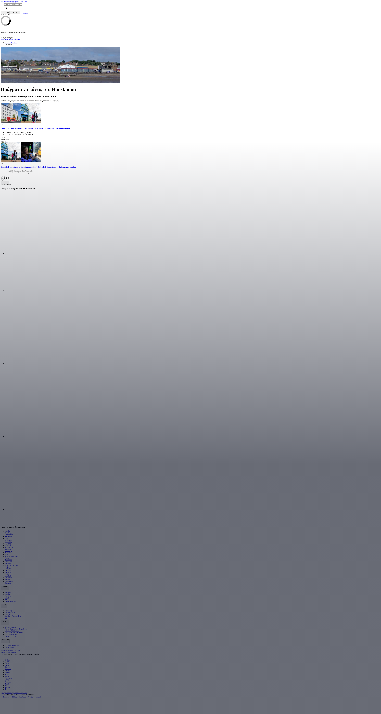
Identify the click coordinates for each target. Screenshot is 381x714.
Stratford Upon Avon (11, 556)
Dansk (7, 665)
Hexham (7, 579)
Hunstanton (8, 577)
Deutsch (7, 667)
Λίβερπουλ (8, 536)
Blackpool (8, 552)
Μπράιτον (8, 545)
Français (7, 672)
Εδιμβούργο (9, 533)
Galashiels (8, 576)
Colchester (8, 570)
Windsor (7, 558)
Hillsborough (9, 581)
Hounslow (8, 583)
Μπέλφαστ (8, 540)
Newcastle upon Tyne (11, 565)
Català (7, 662)
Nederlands (8, 678)
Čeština (7, 663)
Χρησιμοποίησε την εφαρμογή (10, 39)
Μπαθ (7, 554)
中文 (6, 689)
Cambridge (8, 551)
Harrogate (8, 569)
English (7, 660)
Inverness (8, 549)
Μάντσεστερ (9, 535)
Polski (7, 684)
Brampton (8, 563)
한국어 (7, 674)
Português (8, 682)
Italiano (7, 676)
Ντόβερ (7, 567)
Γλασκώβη (8, 542)
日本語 (7, 680)
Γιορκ (6, 538)
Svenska (7, 687)
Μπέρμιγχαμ (9, 547)
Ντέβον (7, 574)
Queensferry (9, 561)
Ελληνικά (8, 669)
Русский (7, 685)
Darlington (8, 572)
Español (7, 670)
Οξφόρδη (8, 543)
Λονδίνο (7, 531)
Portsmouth (8, 560)
